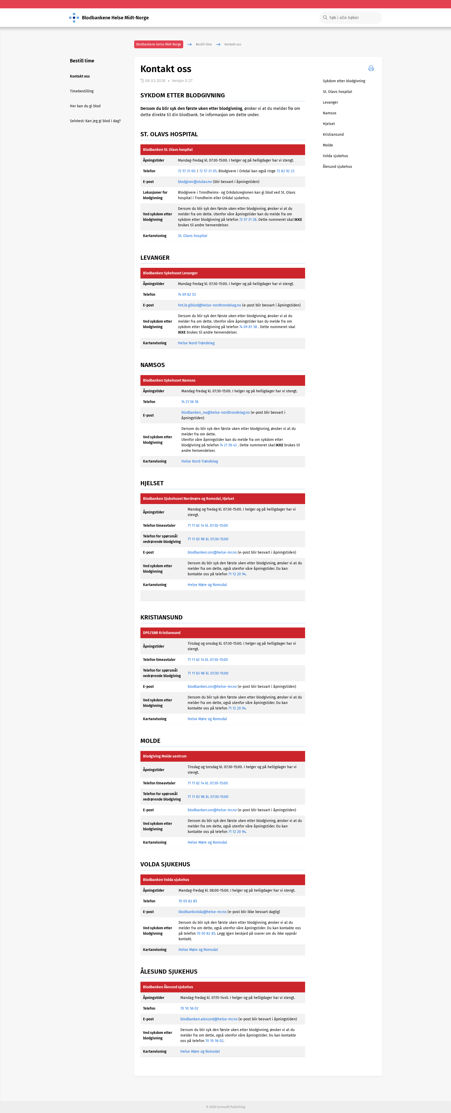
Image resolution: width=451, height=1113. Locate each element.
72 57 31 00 (186, 171)
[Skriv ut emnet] (371, 68)
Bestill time (204, 44)
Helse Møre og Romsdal (207, 585)
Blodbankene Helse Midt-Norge (158, 44)
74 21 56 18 (189, 402)
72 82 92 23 (285, 171)
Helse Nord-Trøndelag (196, 343)
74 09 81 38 (248, 327)
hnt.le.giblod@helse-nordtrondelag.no (209, 305)
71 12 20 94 (237, 574)
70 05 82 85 (188, 901)
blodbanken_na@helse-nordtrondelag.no (215, 412)
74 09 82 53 (187, 294)
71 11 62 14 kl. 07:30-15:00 (208, 525)
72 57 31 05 (208, 171)
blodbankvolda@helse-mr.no (203, 912)
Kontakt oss (232, 44)
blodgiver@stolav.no (195, 182)
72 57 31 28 (248, 219)
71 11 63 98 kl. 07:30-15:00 (208, 539)
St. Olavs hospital (192, 236)
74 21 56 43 (228, 445)
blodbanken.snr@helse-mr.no (212, 552)
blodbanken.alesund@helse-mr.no (209, 1019)
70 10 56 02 (189, 1008)
